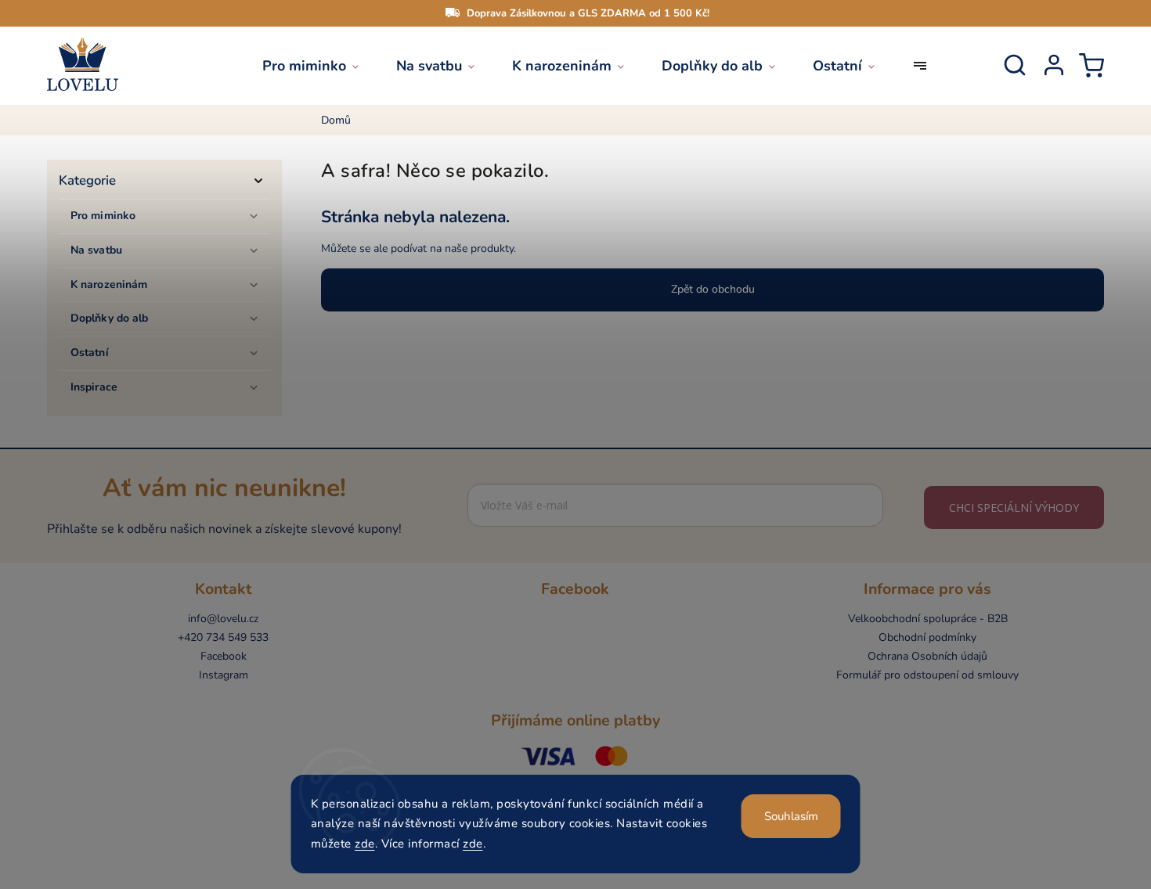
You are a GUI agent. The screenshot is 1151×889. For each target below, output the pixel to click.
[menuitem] (319, 66)
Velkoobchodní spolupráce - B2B (928, 618)
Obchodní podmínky (927, 637)
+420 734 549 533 (223, 637)
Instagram (223, 675)
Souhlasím (791, 816)
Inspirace (93, 387)
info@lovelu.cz (223, 618)
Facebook (223, 656)
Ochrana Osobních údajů (927, 656)
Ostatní (89, 352)
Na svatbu (96, 250)
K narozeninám (108, 284)
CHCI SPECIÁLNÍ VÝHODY (1014, 507)
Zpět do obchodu (713, 289)
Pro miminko (102, 215)
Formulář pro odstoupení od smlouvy (927, 675)
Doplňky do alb (109, 318)
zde (365, 843)
